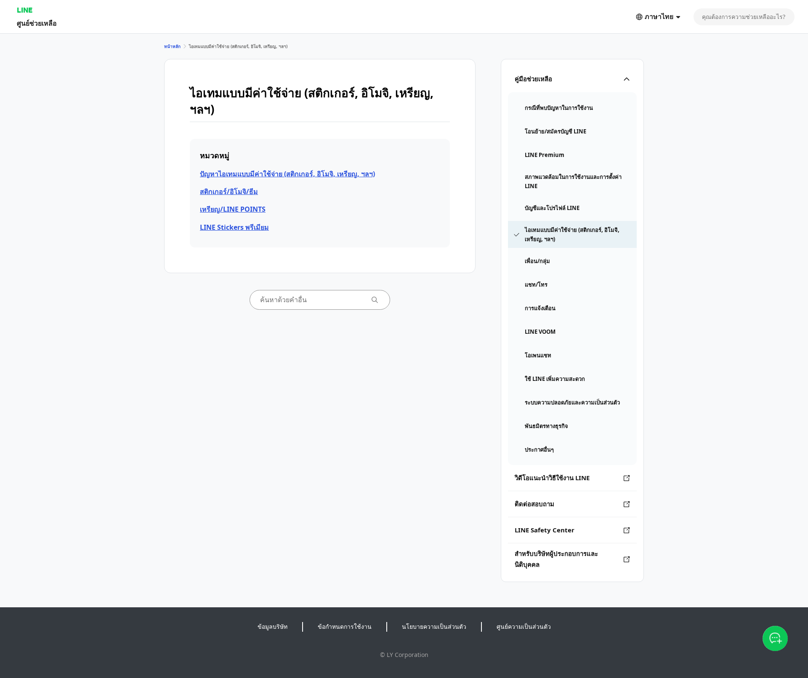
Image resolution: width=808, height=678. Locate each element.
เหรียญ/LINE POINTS (233, 209)
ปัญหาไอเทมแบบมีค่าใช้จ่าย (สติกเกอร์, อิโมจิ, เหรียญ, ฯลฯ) (287, 173)
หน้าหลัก (172, 46)
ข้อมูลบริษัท (272, 626)
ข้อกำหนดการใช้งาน (345, 626)
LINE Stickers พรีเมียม (234, 227)
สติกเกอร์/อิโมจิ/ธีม (229, 191)
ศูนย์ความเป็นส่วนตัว (524, 626)
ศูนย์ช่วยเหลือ (37, 23)
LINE (24, 9)
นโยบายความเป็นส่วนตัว (434, 626)
